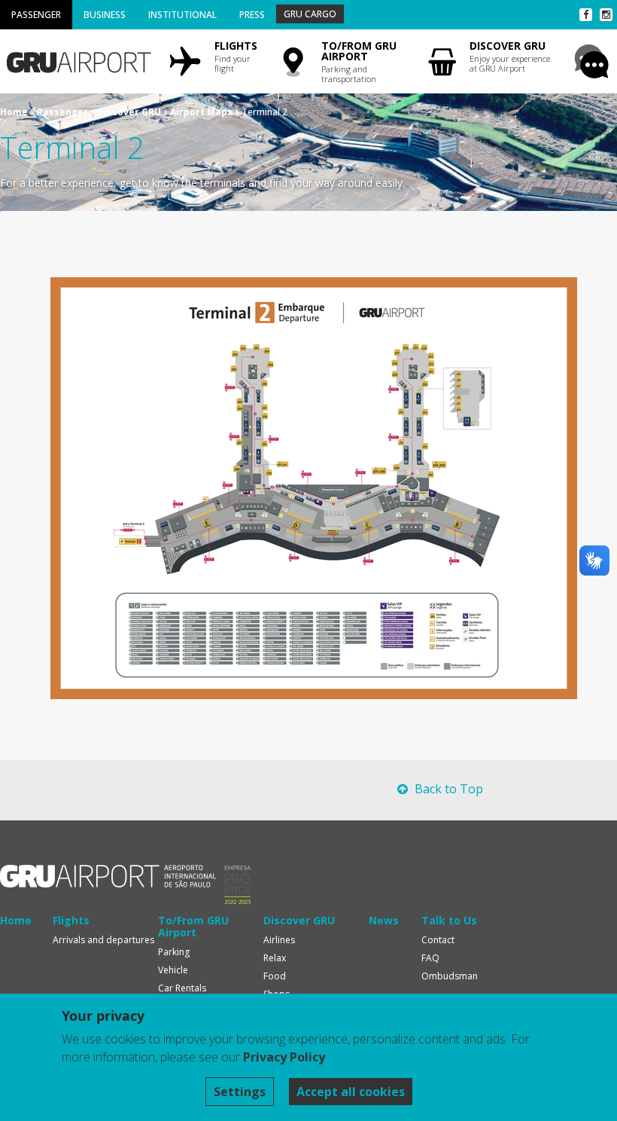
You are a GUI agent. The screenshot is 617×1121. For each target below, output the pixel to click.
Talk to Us (449, 920)
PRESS (252, 14)
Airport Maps (201, 111)
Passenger (62, 111)
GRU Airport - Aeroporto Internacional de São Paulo (108, 876)
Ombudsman (449, 976)
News (384, 920)
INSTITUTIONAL (182, 14)
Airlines (279, 939)
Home (14, 111)
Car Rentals (182, 988)
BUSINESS (105, 14)
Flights (71, 920)
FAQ (430, 957)
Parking (174, 951)
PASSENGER (36, 14)
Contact (437, 939)
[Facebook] (585, 14)
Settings (240, 1091)
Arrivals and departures (103, 939)
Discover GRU (129, 111)
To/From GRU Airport (193, 926)
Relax (274, 957)
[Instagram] (606, 14)
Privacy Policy (284, 1057)
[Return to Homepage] (78, 56)
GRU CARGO (310, 14)
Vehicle (173, 970)
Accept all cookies (350, 1091)
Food (274, 976)
